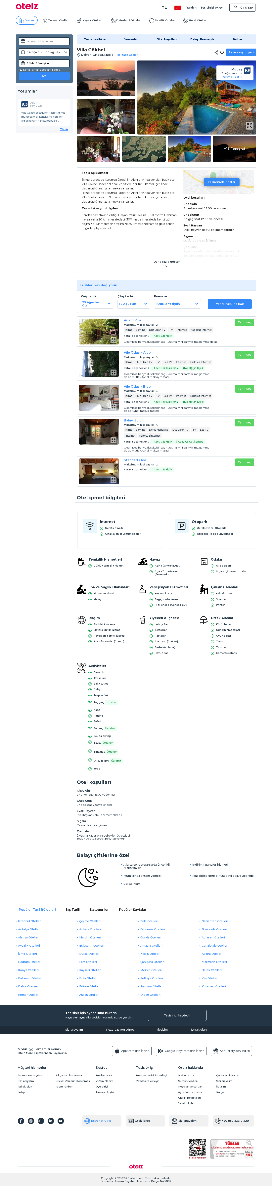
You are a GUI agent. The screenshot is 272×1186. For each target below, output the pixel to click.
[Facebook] (21, 1121)
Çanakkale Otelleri (215, 945)
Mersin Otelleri (151, 970)
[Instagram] (31, 1121)
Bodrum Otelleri (29, 962)
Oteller (29, 20)
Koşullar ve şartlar (190, 1086)
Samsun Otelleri (151, 986)
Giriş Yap (246, 7)
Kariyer (221, 1092)
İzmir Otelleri (27, 954)
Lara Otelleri (88, 962)
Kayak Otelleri (92, 20)
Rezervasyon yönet (120, 1029)
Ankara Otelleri (90, 929)
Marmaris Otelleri (214, 962)
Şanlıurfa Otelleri (152, 962)
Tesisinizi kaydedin (177, 1015)
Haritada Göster (223, 182)
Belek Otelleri (212, 970)
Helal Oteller (197, 20)
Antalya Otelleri (29, 929)
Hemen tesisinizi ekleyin (152, 1075)
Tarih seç (244, 322)
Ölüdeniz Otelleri (152, 929)
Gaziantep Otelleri (215, 921)
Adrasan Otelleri (213, 937)
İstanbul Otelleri (29, 921)
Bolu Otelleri (88, 978)
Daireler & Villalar (128, 20)
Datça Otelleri (28, 986)
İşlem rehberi (64, 1086)
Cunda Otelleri (150, 937)
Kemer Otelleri (28, 995)
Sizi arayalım (74, 1029)
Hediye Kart (104, 1075)
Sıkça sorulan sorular (69, 1075)
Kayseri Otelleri (90, 970)
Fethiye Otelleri (151, 978)
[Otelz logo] (27, 8)
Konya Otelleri (28, 970)
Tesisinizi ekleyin (213, 7)
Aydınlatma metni (190, 1092)
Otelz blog (142, 1121)
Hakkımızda (186, 1075)
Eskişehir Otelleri (91, 945)
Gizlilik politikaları (189, 1097)
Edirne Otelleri (89, 986)
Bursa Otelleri (89, 954)
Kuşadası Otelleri (214, 986)
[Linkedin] (51, 1121)
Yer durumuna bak (230, 304)
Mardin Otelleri (90, 937)
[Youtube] (61, 1121)
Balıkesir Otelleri (30, 978)
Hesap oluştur (105, 1092)
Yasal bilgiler (186, 1103)
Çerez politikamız (228, 1075)
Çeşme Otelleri (90, 921)
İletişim (162, 1029)
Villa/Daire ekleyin (147, 1081)
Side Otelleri (149, 921)
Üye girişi (102, 1086)
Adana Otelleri (212, 954)
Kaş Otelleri (210, 978)
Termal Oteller (58, 20)
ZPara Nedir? (104, 1081)
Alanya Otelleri (28, 937)
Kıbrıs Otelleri (150, 954)
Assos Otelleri (89, 995)
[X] (41, 1121)
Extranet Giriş (101, 1121)
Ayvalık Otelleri (29, 945)
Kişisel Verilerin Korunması (73, 1081)
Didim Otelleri (150, 995)
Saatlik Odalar (165, 20)
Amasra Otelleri (151, 945)
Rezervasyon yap (241, 52)
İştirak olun (199, 1029)
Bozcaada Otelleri (214, 929)
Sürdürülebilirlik (188, 1081)
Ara (44, 76)
